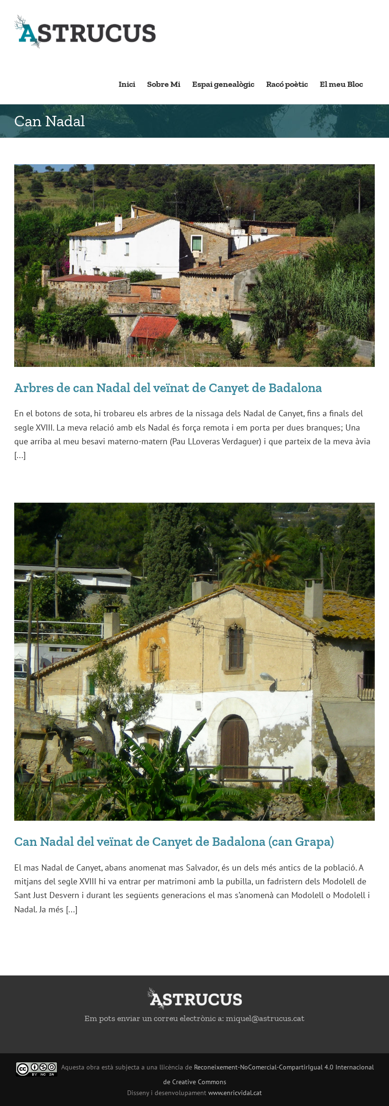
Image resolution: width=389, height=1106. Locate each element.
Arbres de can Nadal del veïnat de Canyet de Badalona (168, 387)
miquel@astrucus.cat (265, 1018)
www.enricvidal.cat (235, 1092)
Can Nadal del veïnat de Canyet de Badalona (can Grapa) (174, 841)
